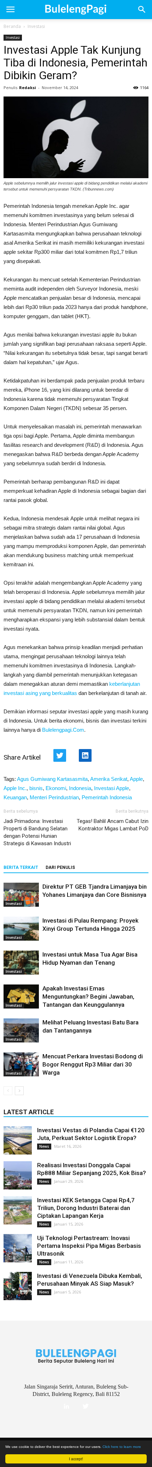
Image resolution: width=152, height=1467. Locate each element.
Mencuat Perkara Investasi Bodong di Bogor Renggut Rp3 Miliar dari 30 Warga (92, 1064)
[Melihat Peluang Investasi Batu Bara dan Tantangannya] (21, 1030)
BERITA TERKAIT (21, 867)
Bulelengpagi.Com (63, 730)
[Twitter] (85, 1406)
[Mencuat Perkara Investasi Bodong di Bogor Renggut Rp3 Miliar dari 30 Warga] (21, 1064)
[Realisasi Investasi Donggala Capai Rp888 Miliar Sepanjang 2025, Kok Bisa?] (18, 1175)
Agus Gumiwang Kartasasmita (52, 779)
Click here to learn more (122, 1447)
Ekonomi (56, 788)
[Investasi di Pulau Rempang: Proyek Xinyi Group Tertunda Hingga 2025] (21, 929)
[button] (142, 9)
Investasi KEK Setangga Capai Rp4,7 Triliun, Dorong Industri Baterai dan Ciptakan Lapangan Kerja (86, 1208)
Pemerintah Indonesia (107, 797)
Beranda (12, 26)
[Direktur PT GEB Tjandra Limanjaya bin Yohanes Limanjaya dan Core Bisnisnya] (21, 895)
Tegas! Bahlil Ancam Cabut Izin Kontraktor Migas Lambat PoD (112, 825)
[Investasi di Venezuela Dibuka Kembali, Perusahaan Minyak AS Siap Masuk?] (18, 1286)
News (44, 1146)
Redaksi (27, 87)
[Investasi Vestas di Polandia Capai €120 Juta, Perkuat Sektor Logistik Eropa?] (18, 1140)
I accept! (76, 1458)
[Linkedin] (66, 1406)
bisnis (36, 788)
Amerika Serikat (108, 779)
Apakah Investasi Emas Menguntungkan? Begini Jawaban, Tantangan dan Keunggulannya (88, 996)
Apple (136, 779)
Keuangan (15, 797)
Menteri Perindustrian (54, 797)
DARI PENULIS (60, 867)
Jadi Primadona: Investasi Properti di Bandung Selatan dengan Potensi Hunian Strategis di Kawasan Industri (37, 832)
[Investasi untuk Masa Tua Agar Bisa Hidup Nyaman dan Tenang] (21, 963)
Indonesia (80, 788)
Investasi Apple (111, 788)
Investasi (36, 26)
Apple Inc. (15, 788)
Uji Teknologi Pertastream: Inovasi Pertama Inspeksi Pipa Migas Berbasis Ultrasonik (89, 1245)
